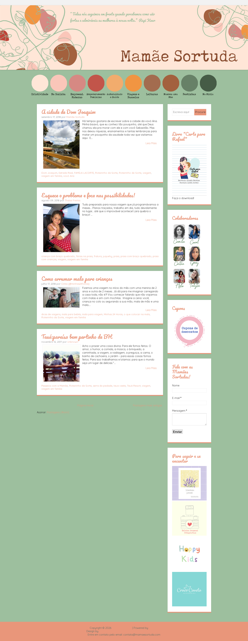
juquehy (107, 256)
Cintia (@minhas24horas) (75, 283)
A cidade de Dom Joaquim (68, 111)
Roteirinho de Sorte (130, 172)
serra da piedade (102, 385)
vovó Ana (68, 175)
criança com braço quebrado (58, 256)
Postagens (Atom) (58, 412)
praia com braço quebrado (136, 256)
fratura (98, 256)
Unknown (72, 341)
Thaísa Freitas (72, 200)
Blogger (153, 628)
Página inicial (85, 405)
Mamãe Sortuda (75, 117)
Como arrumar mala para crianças (76, 278)
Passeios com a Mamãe (54, 385)
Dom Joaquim (49, 172)
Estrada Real (66, 172)
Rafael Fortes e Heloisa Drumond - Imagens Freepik (130, 631)
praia (116, 256)
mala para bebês (71, 314)
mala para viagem (92, 314)
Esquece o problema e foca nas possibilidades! (88, 195)
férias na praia (84, 256)
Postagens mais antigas (147, 405)
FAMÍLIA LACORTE (84, 172)
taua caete (120, 385)
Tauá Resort (134, 385)
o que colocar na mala (137, 314)
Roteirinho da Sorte (106, 172)
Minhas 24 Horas (113, 314)
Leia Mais (151, 143)
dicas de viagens (50, 314)
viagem (147, 172)
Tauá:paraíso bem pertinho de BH (76, 336)
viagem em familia (51, 175)
